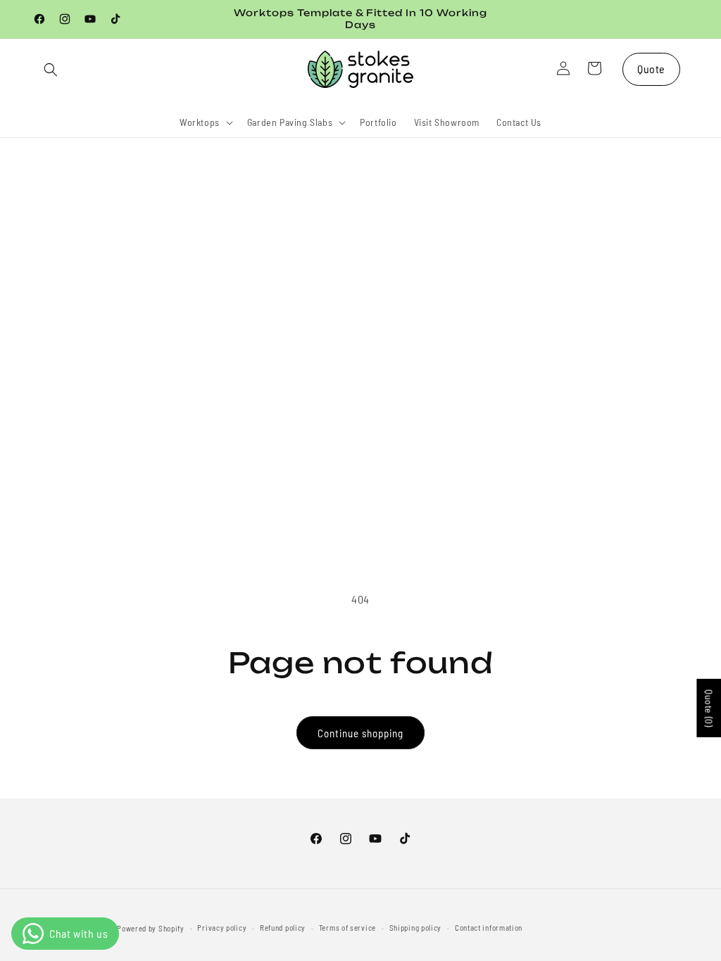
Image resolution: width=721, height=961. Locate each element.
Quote (651, 68)
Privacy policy (221, 927)
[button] (50, 69)
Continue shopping (360, 733)
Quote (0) (709, 708)
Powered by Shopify (150, 928)
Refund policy (283, 927)
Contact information (488, 927)
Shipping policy (415, 927)
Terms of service (347, 927)
